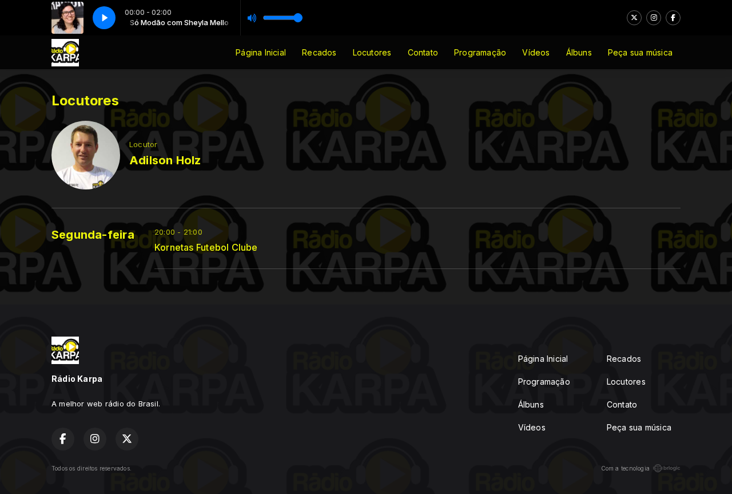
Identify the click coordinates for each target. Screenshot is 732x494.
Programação (480, 52)
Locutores (372, 52)
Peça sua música (640, 52)
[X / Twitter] (634, 17)
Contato (423, 52)
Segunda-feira (92, 235)
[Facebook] (673, 17)
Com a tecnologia (625, 468)
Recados (319, 52)
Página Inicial (261, 52)
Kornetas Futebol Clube (206, 247)
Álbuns (579, 52)
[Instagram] (653, 17)
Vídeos (536, 52)
